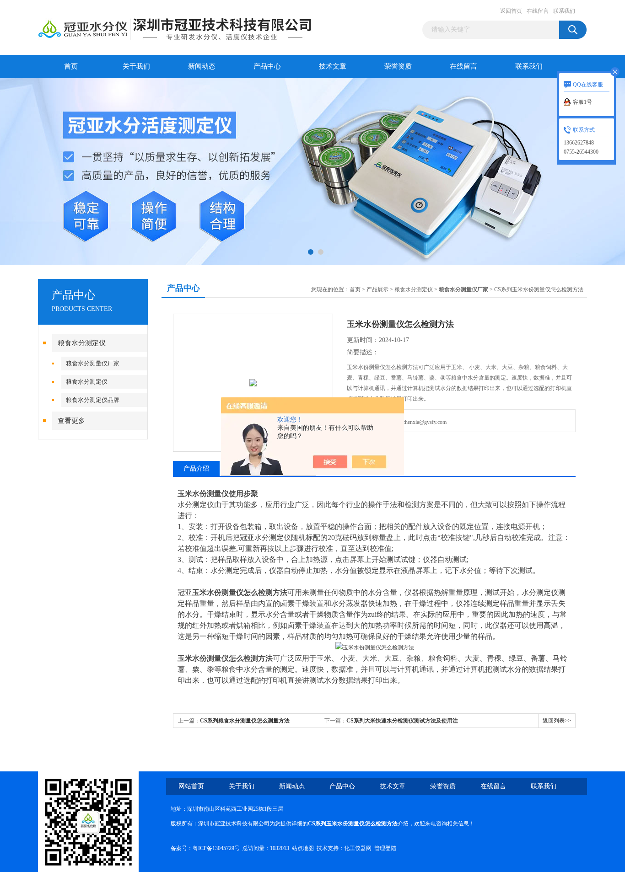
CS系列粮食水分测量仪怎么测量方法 (245, 720)
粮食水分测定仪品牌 (92, 399)
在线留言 (538, 11)
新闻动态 (202, 66)
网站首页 (191, 786)
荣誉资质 (398, 66)
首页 (71, 66)
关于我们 (136, 66)
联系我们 (564, 11)
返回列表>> (557, 720)
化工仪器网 (358, 848)
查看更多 (71, 420)
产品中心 (267, 66)
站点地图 (303, 848)
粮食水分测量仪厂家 (92, 363)
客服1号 (582, 102)
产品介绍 (196, 468)
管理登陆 (385, 848)
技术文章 (332, 66)
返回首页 (511, 11)
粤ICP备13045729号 (216, 848)
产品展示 (377, 289)
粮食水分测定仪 (82, 343)
